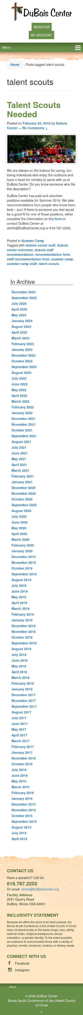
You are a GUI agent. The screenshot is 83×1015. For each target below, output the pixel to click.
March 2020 (21, 539)
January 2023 (22, 349)
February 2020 (23, 545)
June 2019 (20, 591)
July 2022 (19, 378)
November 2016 (24, 758)
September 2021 (24, 435)
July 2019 (19, 585)
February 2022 (23, 407)
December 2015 (24, 804)
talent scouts (49, 263)
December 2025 (24, 292)
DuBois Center (47, 996)
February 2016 (23, 792)
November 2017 (24, 700)
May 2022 (19, 389)
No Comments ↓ (35, 127)
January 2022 (22, 412)
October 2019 (22, 568)
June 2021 (20, 453)
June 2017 (20, 723)
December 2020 (24, 487)
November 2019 (24, 562)
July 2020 (19, 516)
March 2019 (21, 608)
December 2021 (24, 418)
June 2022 (20, 384)
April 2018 (19, 671)
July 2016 (19, 769)
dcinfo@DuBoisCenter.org (40, 889)
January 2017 (22, 752)
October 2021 (22, 430)
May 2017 (19, 729)
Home (14, 64)
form (58, 218)
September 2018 (24, 643)
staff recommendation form (28, 259)
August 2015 (21, 827)
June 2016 (20, 775)
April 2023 (19, 332)
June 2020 (20, 522)
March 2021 (21, 470)
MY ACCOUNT (41, 35)
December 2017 (24, 694)
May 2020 (19, 528)
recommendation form (52, 254)
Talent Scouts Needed (34, 109)
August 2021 (21, 441)
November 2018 (24, 631)
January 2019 (22, 620)
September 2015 (24, 821)
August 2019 (21, 579)
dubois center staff (40, 245)
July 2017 (19, 717)
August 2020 (21, 510)
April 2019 (19, 602)
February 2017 (23, 746)
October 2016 (22, 764)
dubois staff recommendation (30, 252)
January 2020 (22, 551)
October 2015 (22, 815)
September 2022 (24, 366)
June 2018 (20, 660)
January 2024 (22, 320)
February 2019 (23, 614)
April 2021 (19, 464)
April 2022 (19, 395)
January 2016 (22, 798)
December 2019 (24, 556)
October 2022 (22, 361)
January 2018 (22, 689)
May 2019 (19, 597)
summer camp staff (22, 263)
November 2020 (24, 493)
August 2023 (21, 326)
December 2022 (24, 355)
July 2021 (19, 447)
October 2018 (22, 637)
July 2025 (19, 303)
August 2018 (21, 648)
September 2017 (24, 706)
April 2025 (19, 309)
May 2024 (19, 315)
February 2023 (23, 343)
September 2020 (24, 505)
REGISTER (41, 27)
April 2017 (19, 735)
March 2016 (21, 787)
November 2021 (24, 424)
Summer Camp (32, 240)
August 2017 (21, 712)
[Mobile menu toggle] (78, 47)
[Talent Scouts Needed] (41, 149)
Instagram (22, 970)
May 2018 (19, 666)
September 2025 (24, 297)
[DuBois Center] (41, 11)
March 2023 (21, 338)
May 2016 (19, 781)
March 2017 (21, 741)
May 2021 (19, 459)
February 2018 (23, 683)
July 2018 (19, 654)
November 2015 (24, 810)
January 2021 (22, 482)
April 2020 (19, 533)
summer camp (62, 259)
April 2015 (19, 838)
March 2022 (21, 401)
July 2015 (19, 833)
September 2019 (24, 574)
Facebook (22, 963)
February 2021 (23, 476)
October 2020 (22, 499)
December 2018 (24, 625)
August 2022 (21, 372)
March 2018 (21, 677)
